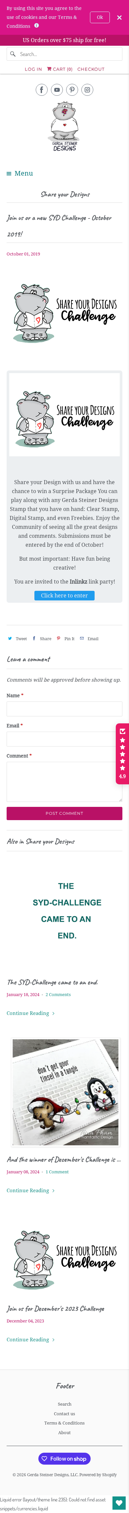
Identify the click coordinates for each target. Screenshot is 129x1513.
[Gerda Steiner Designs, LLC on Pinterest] (72, 90)
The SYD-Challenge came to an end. (52, 982)
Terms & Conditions (64, 1423)
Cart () (62, 69)
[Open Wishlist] (119, 1503)
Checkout (91, 69)
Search (64, 1404)
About (64, 1432)
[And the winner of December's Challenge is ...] (65, 1092)
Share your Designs (64, 194)
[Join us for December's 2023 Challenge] (65, 1255)
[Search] (13, 54)
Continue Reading (28, 1013)
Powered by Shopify (98, 1475)
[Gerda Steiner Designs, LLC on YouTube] (57, 90)
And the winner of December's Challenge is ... (63, 1159)
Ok (100, 17)
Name (15, 695)
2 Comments (58, 994)
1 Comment (57, 1171)
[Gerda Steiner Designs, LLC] (65, 127)
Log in (33, 69)
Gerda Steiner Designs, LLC (52, 1475)
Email (15, 725)
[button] (122, 753)
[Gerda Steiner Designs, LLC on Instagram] (87, 90)
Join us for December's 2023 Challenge (55, 1308)
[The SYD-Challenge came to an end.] (65, 914)
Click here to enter (64, 595)
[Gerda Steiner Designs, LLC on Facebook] (42, 90)
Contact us (64, 1413)
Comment (19, 755)
